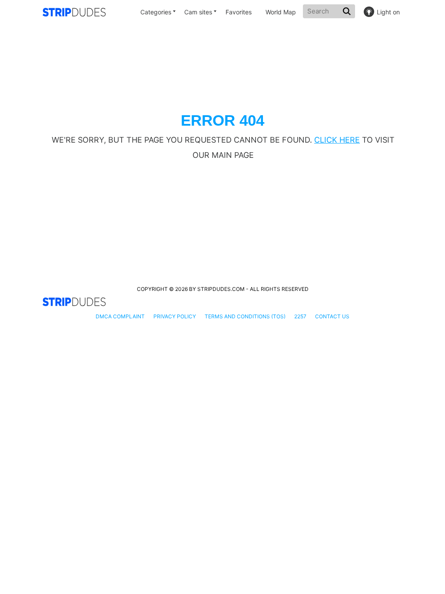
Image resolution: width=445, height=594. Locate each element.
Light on (388, 12)
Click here (337, 139)
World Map (281, 12)
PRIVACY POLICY (174, 316)
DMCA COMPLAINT (120, 316)
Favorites (239, 12)
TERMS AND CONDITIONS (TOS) (245, 316)
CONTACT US (332, 316)
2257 (300, 316)
